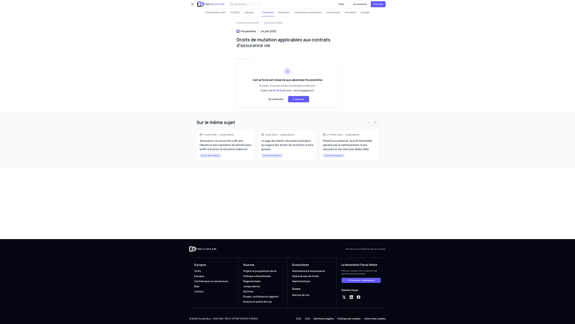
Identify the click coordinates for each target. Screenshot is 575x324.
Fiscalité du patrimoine (248, 22)
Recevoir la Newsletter (363, 280)
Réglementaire (252, 281)
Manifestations (301, 281)
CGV (307, 318)
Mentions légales (324, 318)
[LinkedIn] (351, 297)
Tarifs (341, 4)
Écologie (365, 12)
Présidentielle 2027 (215, 12)
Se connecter (360, 4)
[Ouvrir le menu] (192, 4)
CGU (298, 318)
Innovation (350, 12)
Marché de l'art (301, 295)
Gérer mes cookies (375, 318)
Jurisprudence (251, 286)
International (333, 12)
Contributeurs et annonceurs (211, 281)
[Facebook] (358, 297)
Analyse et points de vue (257, 301)
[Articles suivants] (376, 122)
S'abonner (378, 4)
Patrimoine (268, 12)
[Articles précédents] (369, 122)
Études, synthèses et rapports (261, 296)
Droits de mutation (273, 22)
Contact (199, 291)
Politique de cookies (349, 318)
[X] (344, 297)
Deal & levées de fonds (305, 276)
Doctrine (248, 291)
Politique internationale (257, 276)
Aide (196, 286)
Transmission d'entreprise (307, 12)
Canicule (249, 12)
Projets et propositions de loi (259, 271)
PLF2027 (235, 12)
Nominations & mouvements (308, 271)
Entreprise (283, 12)
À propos (199, 276)
